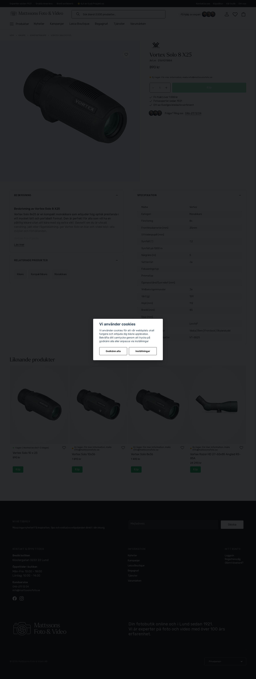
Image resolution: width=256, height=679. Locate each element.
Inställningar (142, 351)
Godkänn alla (113, 351)
